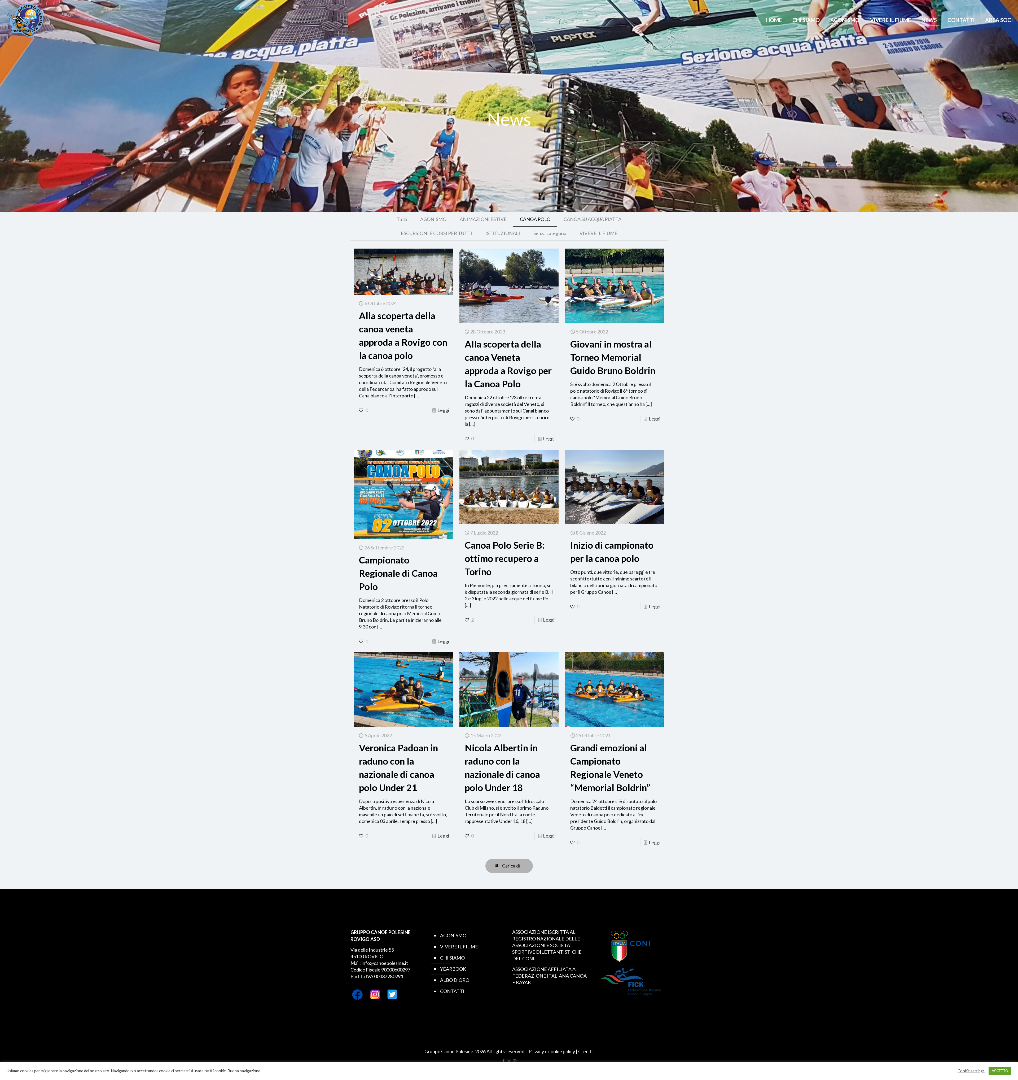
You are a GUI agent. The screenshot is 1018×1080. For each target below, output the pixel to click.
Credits (586, 1051)
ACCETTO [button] (1000, 1071)
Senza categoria (549, 233)
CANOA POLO (535, 219)
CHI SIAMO (452, 958)
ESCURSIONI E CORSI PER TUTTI (436, 233)
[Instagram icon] (515, 1061)
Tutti (402, 219)
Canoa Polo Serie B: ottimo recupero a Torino (505, 558)
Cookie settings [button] (971, 1071)
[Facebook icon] (504, 1061)
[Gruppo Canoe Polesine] (25, 20)
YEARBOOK (453, 969)
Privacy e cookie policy (552, 1051)
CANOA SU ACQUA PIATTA (592, 219)
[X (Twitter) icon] (509, 1061)
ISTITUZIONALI (502, 233)
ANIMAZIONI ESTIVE (483, 219)
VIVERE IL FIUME (598, 233)
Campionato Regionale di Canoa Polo (398, 573)
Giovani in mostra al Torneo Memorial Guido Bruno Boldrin (612, 357)
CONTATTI (452, 991)
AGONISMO (433, 219)
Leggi (443, 410)
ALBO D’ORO (454, 980)
